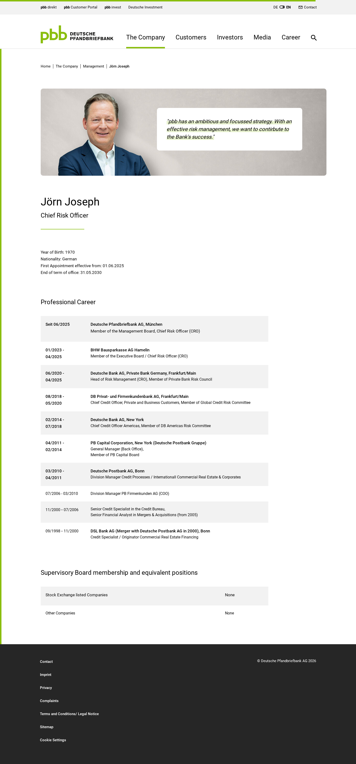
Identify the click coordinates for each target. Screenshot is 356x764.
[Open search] (314, 34)
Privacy (46, 688)
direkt (49, 7)
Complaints (49, 701)
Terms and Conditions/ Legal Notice (69, 714)
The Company (145, 37)
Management (93, 66)
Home (46, 66)
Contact (310, 7)
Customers (191, 37)
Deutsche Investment (145, 7)
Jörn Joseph (119, 66)
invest (113, 7)
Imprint (45, 675)
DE (282, 7)
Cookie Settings (53, 740)
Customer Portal (80, 7)
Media (262, 37)
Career (291, 37)
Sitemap (46, 727)
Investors (230, 37)
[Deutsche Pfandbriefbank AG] (77, 34)
